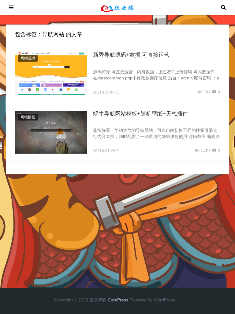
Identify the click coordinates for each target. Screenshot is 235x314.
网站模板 (28, 117)
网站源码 (28, 58)
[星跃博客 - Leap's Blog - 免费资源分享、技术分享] (117, 7)
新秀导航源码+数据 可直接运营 (131, 55)
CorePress (118, 299)
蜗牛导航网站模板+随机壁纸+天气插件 (140, 114)
